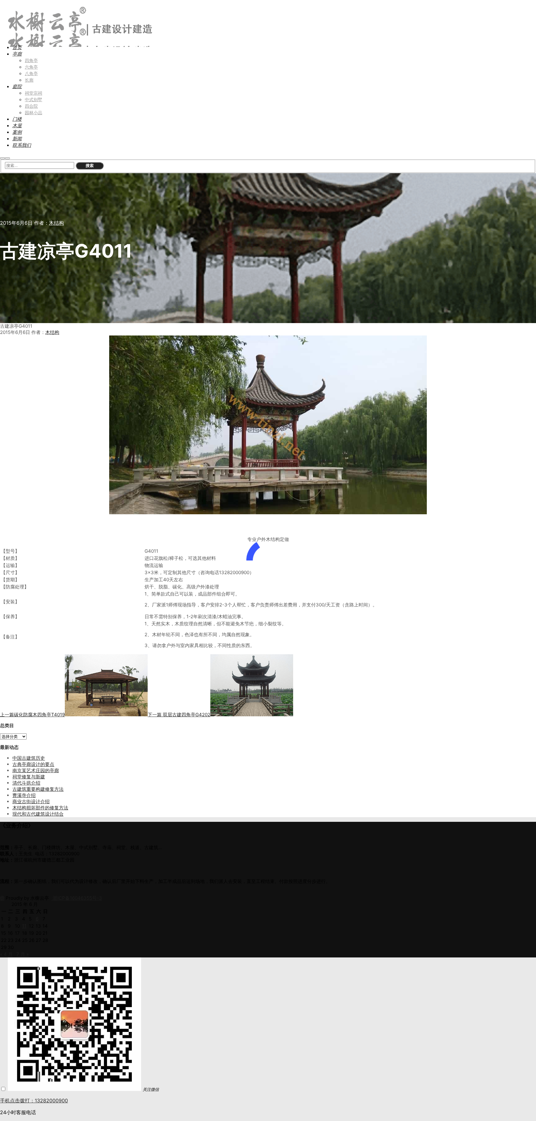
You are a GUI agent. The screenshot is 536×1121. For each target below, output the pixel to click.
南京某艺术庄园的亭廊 (35, 770)
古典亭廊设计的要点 (33, 764)
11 (24, 926)
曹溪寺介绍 (24, 795)
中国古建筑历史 (28, 758)
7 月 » (22, 954)
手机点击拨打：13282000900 (34, 1100)
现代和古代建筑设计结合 (38, 814)
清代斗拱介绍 (26, 783)
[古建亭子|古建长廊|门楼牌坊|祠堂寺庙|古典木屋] (78, 34)
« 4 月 (6, 954)
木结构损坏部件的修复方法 (40, 808)
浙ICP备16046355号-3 (76, 898)
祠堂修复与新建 (28, 777)
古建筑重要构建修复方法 (38, 789)
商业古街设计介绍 (31, 801)
